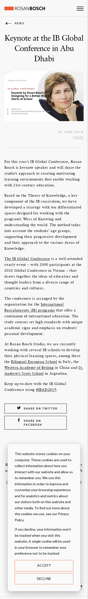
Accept (44, 565)
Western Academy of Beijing (29, 367)
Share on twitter (40, 408)
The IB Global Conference (27, 258)
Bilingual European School (34, 361)
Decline (44, 578)
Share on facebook (33, 422)
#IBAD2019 (46, 389)
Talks (78, 137)
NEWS (19, 23)
